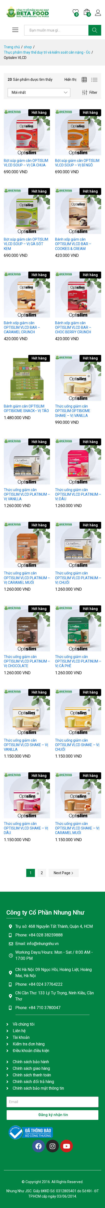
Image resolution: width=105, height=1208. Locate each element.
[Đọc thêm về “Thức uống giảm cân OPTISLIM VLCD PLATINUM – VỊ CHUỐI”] (65, 564)
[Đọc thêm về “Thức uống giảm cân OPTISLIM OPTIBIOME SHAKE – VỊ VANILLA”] (65, 398)
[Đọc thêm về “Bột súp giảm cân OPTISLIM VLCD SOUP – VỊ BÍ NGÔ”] (65, 152)
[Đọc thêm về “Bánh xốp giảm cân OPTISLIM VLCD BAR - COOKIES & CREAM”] (65, 231)
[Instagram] (52, 1146)
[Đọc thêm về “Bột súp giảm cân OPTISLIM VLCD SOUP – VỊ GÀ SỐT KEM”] (14, 231)
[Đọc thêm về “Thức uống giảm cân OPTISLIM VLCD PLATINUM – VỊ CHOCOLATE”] (14, 648)
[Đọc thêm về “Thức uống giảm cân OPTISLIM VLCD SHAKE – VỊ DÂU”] (14, 815)
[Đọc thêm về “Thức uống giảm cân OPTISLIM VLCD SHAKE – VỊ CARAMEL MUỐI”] (65, 815)
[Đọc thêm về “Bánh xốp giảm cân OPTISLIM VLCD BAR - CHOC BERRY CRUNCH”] (65, 314)
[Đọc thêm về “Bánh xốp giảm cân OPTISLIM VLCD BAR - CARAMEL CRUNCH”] (14, 314)
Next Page (62, 873)
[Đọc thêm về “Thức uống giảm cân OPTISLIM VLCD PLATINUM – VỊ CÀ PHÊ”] (65, 648)
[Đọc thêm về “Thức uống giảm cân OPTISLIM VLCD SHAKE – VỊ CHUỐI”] (65, 732)
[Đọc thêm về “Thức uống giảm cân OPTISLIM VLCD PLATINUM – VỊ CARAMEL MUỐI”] (14, 564)
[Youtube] (66, 1146)
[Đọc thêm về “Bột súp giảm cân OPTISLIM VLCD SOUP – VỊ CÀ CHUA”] (14, 152)
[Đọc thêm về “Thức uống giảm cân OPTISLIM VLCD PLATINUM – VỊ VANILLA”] (14, 481)
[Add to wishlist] (38, 152)
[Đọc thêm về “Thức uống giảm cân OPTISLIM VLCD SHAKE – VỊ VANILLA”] (14, 732)
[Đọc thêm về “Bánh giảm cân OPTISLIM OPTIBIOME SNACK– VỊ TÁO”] (14, 398)
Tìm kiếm (94, 30)
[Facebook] (38, 1146)
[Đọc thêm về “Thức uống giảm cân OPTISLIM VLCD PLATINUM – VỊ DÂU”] (65, 481)
